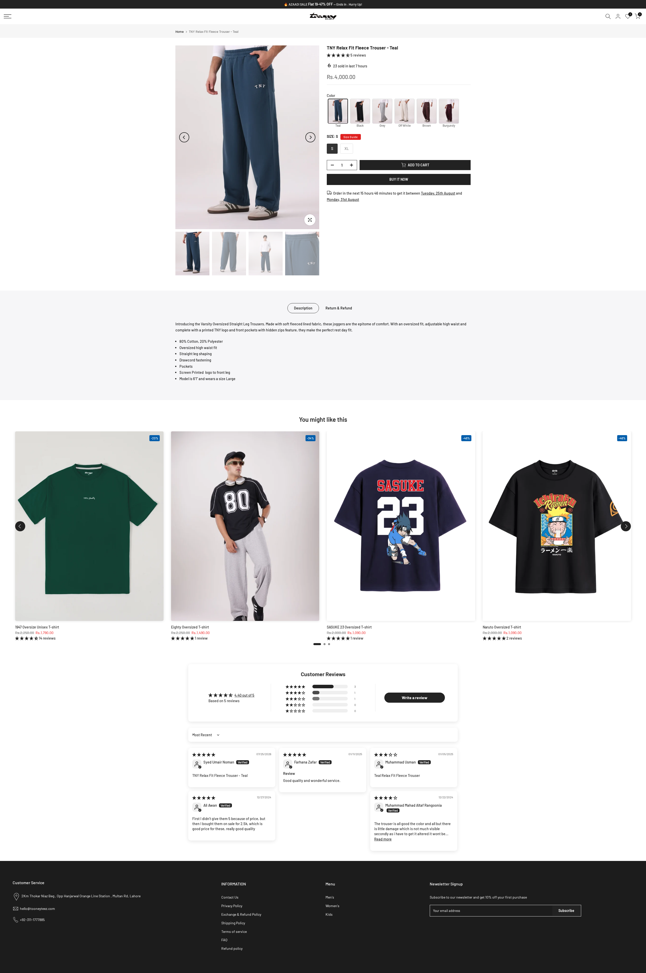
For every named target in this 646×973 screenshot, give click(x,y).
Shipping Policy (233, 923)
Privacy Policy (231, 906)
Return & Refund (339, 308)
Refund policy (232, 948)
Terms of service (234, 931)
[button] (339, 55)
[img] (203, 754)
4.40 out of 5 (244, 695)
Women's (332, 906)
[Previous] (184, 137)
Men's (330, 897)
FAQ (224, 940)
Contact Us (229, 897)
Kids (329, 914)
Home (179, 31)
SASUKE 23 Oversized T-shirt (349, 627)
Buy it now (398, 179)
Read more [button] (383, 839)
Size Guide (350, 137)
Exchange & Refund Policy (241, 914)
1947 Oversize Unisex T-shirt (37, 627)
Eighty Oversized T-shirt (190, 627)
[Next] (310, 137)
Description (303, 308)
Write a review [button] (414, 697)
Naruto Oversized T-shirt (502, 627)
